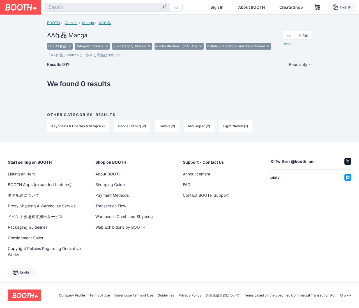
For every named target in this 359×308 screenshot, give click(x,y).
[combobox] (107, 7)
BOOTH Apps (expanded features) (40, 184)
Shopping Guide (110, 184)
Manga (88, 22)
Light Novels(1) (235, 126)
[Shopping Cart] (317, 7)
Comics (71, 22)
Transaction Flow (110, 205)
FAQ (186, 184)
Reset (287, 44)
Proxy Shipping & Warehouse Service (42, 205)
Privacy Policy (190, 295)
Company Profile (72, 295)
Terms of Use (99, 295)
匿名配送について (23, 195)
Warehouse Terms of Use (133, 295)
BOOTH (53, 22)
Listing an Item (21, 174)
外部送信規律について (223, 295)
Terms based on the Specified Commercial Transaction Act (289, 295)
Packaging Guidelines (27, 227)
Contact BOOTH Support (206, 195)
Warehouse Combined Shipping (124, 216)
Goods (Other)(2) (132, 126)
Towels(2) (167, 126)
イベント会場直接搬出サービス (35, 216)
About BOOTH (251, 7)
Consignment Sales (25, 237)
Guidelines (166, 295)
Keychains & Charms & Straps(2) (78, 126)
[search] (164, 7)
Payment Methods (112, 195)
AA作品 (105, 22)
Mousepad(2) (199, 126)
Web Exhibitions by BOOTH (120, 227)
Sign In (217, 7)
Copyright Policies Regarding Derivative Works (44, 251)
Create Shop (291, 7)
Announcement (196, 174)
